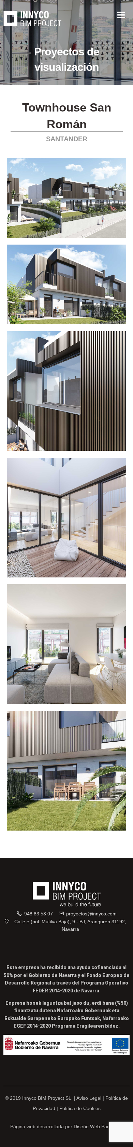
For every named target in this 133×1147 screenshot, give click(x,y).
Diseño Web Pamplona (98, 1126)
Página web (22, 1126)
